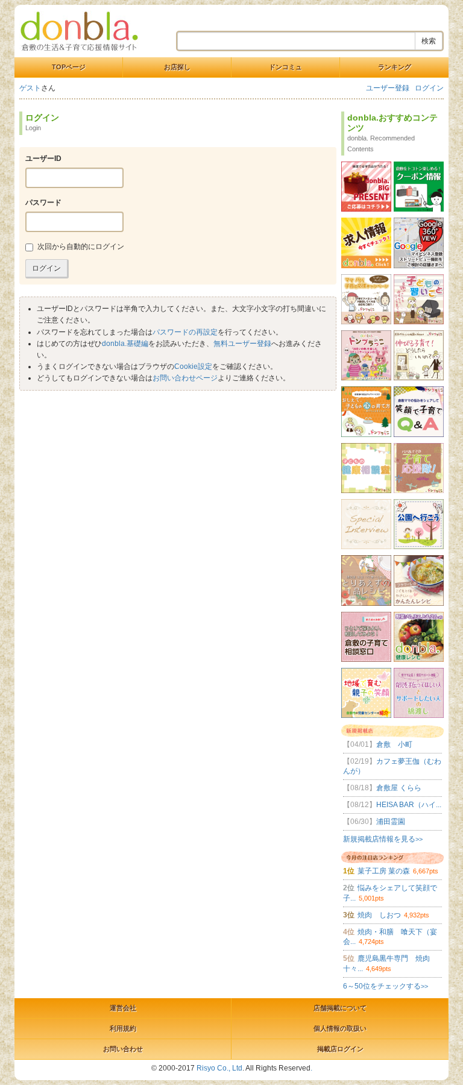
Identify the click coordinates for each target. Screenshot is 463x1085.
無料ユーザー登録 (242, 343)
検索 (428, 41)
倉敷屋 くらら (382, 788)
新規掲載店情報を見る (383, 839)
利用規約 (123, 1028)
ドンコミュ (285, 67)
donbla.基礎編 (125, 343)
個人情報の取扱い (340, 1028)
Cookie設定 (193, 366)
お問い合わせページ (185, 378)
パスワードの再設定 (185, 332)
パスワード (43, 202)
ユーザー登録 (387, 88)
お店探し (177, 67)
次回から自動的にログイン (80, 246)
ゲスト (30, 88)
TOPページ (69, 67)
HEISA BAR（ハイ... (392, 804)
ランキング (394, 67)
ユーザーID (43, 158)
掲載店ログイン (340, 1048)
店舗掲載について (340, 1007)
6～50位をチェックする (385, 986)
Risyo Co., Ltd (219, 1068)
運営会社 (123, 1007)
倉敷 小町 (377, 744)
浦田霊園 (374, 821)
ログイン (429, 88)
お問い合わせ (123, 1048)
